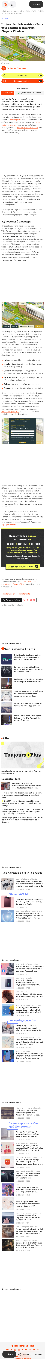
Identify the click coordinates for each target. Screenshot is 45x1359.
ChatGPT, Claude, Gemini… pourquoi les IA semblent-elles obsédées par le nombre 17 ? (29, 1148)
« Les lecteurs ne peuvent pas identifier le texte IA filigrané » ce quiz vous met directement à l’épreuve (29, 883)
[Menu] (12, 4)
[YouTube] (7, 1350)
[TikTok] (11, 1350)
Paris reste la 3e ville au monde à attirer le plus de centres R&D (28, 680)
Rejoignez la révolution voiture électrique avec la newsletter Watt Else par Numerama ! (27, 657)
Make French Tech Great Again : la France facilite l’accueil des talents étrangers (28, 718)
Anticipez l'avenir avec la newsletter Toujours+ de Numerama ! (21, 772)
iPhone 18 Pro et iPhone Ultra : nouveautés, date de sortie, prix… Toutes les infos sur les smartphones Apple (26, 785)
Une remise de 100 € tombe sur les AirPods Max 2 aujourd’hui (29, 995)
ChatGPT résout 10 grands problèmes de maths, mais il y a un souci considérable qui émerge (21, 803)
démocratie (9, 605)
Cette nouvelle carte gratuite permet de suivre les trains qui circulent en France (29, 1042)
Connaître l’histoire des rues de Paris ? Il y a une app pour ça (28, 704)
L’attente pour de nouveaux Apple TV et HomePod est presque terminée (28, 1175)
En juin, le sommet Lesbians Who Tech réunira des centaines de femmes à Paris (28, 669)
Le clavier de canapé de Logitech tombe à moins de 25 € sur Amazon (28, 1217)
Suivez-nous (8, 93)
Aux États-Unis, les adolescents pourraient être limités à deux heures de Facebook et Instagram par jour (30, 968)
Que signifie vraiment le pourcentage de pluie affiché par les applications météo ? (28, 1010)
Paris (20, 605)
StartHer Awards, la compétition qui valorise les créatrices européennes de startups (28, 693)
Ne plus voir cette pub (11, 643)
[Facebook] (22, 1350)
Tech (6, 18)
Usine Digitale (15, 119)
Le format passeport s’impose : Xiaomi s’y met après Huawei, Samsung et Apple (29, 901)
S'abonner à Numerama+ (20, 566)
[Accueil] (5, 4)
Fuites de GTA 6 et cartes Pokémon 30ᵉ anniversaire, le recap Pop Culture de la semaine (29, 1189)
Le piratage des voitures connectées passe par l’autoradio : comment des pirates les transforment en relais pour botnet (28, 1112)
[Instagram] (18, 1350)
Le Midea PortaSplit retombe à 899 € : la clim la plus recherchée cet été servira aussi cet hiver (21, 795)
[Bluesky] (33, 1350)
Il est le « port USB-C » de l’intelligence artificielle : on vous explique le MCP (28, 1203)
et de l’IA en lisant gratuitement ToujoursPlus (19, 583)
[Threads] (37, 1350)
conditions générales (10, 411)
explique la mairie (8, 524)
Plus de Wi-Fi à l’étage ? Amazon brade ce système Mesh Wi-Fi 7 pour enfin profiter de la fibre (27, 1134)
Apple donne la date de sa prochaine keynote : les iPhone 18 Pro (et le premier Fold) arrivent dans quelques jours (29, 915)
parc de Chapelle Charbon (27, 127)
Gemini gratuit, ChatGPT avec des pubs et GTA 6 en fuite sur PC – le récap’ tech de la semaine (29, 1245)
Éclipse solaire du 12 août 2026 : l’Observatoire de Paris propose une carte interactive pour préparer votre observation (22, 811)
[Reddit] (26, 1350)
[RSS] (30, 1350)
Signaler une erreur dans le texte (15, 594)
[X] (15, 1350)
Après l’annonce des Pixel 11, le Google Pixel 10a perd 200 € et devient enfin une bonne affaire (29, 1055)
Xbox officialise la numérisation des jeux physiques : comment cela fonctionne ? (27, 982)
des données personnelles (32, 401)
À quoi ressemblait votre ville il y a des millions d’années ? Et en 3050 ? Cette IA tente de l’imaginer (29, 1231)
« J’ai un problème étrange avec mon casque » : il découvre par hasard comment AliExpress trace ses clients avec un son (29, 1161)
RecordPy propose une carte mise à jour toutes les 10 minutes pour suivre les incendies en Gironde (22, 819)
